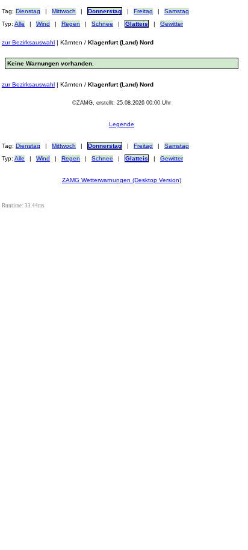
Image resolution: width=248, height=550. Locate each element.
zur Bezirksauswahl (28, 42)
